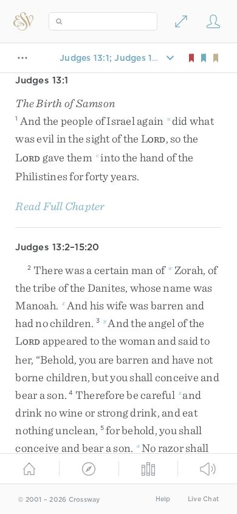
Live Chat (203, 499)
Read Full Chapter (60, 206)
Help (163, 499)
